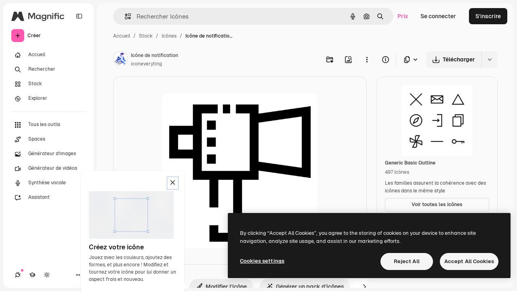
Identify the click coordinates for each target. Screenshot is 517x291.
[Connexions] (17, 274)
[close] (172, 183)
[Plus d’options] (367, 59)
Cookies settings (262, 260)
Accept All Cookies (469, 261)
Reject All (407, 261)
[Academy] (32, 274)
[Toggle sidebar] (79, 16)
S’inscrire (488, 16)
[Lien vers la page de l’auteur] (120, 59)
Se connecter (438, 16)
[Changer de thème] (46, 274)
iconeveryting (146, 64)
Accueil (121, 36)
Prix (402, 16)
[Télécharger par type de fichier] (411, 59)
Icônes (169, 36)
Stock (146, 36)
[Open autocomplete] (124, 16)
